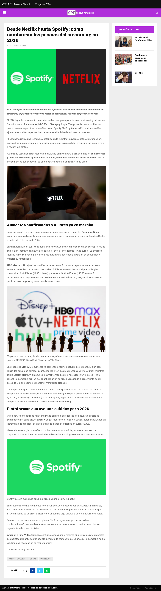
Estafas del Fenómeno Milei (143, 39)
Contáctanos (136, 588)
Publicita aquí (150, 588)
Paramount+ (45, 559)
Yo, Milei (139, 73)
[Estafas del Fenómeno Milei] (123, 41)
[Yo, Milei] (123, 77)
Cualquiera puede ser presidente (141, 58)
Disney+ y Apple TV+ (17, 559)
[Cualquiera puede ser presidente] (123, 59)
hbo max (32, 559)
